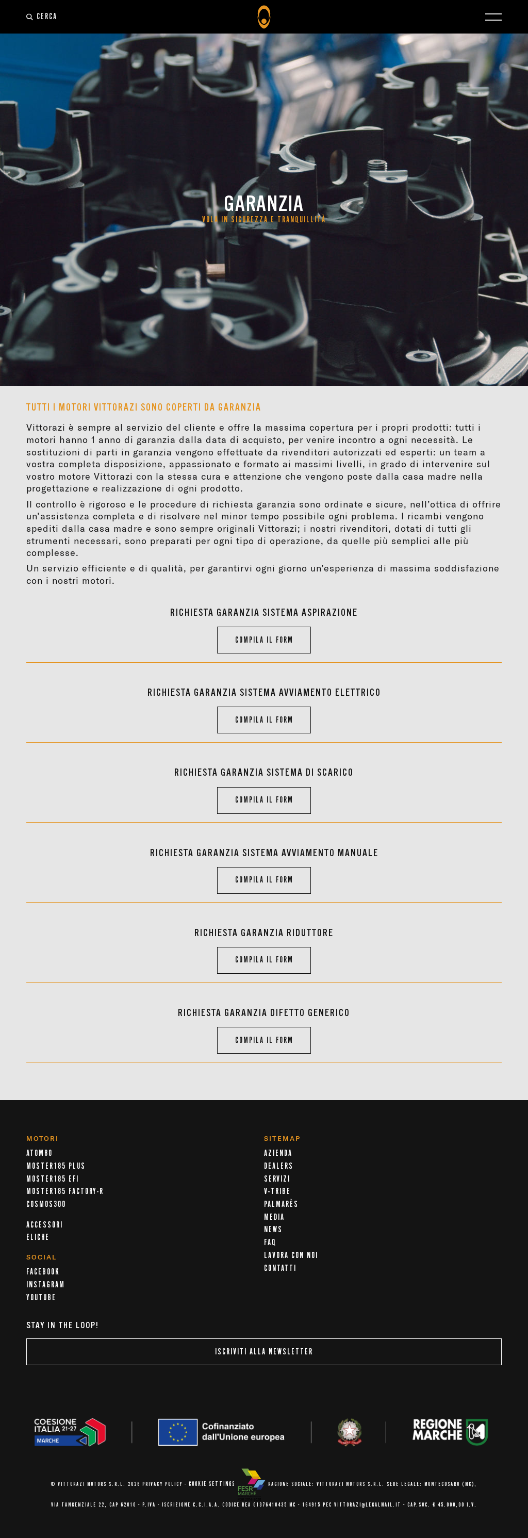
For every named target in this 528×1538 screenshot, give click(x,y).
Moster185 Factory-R (65, 1191)
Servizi (277, 1179)
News (273, 1229)
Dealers (278, 1166)
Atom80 (39, 1153)
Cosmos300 (46, 1204)
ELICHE (38, 1237)
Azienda (278, 1153)
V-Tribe (277, 1191)
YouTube (41, 1297)
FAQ (270, 1242)
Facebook (42, 1272)
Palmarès (281, 1204)
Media (274, 1217)
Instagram (45, 1284)
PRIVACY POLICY (162, 1484)
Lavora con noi (291, 1255)
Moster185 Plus (56, 1166)
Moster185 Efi (52, 1179)
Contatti (280, 1268)
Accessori (44, 1225)
